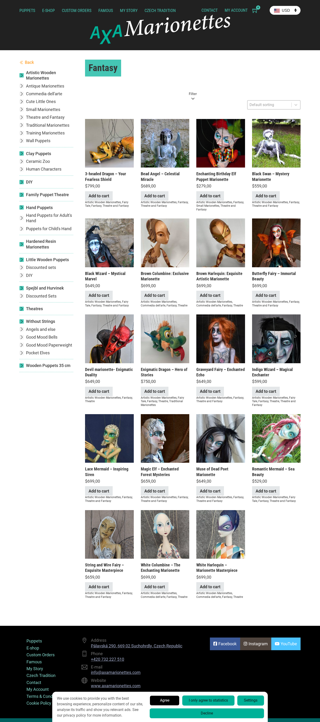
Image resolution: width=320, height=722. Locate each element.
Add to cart (99, 195)
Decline (207, 713)
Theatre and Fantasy (116, 205)
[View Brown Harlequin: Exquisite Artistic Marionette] (220, 242)
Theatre (182, 305)
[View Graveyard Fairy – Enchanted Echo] (220, 338)
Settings (250, 700)
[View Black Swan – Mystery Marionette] (276, 142)
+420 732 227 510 (107, 659)
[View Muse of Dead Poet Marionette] (220, 437)
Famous (105, 10)
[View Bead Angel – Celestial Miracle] (165, 142)
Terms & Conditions (44, 696)
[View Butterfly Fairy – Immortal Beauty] (276, 242)
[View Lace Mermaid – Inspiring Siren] (109, 437)
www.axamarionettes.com (116, 685)
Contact (209, 10)
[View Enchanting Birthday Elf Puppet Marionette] (220, 142)
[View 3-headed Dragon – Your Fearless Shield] (109, 142)
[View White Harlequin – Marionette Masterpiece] (220, 533)
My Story (129, 10)
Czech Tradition (160, 10)
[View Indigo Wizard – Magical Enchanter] (276, 338)
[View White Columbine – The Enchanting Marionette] (165, 533)
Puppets (27, 10)
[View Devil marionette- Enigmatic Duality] (109, 338)
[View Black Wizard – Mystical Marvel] (109, 242)
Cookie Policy (38, 703)
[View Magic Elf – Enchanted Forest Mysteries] (165, 437)
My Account (236, 10)
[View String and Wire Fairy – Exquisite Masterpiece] (109, 533)
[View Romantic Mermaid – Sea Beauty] (276, 437)
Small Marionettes (207, 205)
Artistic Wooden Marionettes (103, 202)
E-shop (48, 10)
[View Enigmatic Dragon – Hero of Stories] (165, 338)
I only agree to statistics (208, 700)
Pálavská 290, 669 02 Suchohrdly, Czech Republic (136, 645)
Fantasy (96, 205)
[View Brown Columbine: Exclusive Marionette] (165, 242)
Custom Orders (76, 10)
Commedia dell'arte (153, 305)
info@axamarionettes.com (116, 672)
